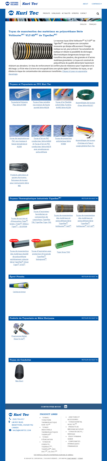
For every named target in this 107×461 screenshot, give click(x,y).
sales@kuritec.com (22, 430)
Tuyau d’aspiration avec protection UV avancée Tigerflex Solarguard (41, 249)
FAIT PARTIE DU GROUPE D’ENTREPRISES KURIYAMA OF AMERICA (53, 455)
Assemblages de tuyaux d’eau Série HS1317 (85, 103)
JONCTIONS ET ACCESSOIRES (74, 418)
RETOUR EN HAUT (89, 198)
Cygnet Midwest (72, 458)
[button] (65, 406)
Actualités (66, 13)
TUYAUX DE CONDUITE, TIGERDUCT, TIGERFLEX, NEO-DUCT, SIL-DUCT (49, 447)
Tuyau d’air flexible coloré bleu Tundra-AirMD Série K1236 (63, 105)
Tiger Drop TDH (63, 252)
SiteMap (80, 458)
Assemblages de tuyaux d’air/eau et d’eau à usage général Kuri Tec (85, 143)
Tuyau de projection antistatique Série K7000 (63, 141)
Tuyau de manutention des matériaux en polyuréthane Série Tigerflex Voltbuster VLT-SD (85, 220)
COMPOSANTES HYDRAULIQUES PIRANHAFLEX (74, 443)
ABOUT (85, 4)
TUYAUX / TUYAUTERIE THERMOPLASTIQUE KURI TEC (49, 421)
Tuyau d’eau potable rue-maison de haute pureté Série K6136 (41, 105)
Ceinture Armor (19, 292)
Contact (83, 13)
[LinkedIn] (64, 406)
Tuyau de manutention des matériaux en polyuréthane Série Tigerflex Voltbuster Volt (63, 220)
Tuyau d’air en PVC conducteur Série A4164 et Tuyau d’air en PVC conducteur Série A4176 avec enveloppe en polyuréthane (41, 145)
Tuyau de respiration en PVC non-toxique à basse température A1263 (19, 142)
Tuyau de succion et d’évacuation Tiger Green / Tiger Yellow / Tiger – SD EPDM (19, 222)
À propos (75, 13)
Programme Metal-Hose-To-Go (19, 337)
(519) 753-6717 (18, 419)
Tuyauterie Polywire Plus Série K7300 (19, 103)
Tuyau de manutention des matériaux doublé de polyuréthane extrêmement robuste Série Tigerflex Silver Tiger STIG (19, 252)
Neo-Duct (19, 381)
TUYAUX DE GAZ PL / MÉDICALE (75, 433)
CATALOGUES (56, 13)
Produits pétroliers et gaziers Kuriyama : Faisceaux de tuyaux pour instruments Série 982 (19, 180)
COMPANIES (96, 4)
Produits (46, 13)
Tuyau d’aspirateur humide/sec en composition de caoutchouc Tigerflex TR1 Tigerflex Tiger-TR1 (41, 216)
